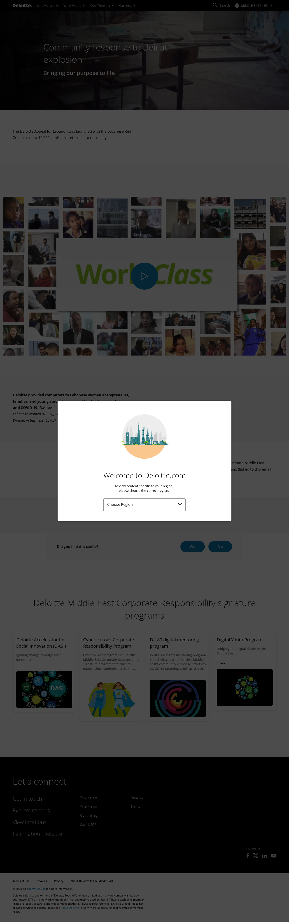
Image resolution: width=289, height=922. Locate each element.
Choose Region (120, 504)
